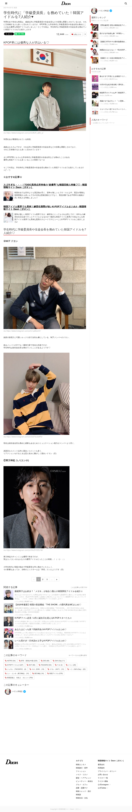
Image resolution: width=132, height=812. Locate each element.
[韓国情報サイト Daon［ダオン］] (66, 3)
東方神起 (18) (39, 673)
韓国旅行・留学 (82, 768)
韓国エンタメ (81, 764)
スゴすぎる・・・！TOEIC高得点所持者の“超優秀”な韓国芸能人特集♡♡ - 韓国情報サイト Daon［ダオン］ (45, 186)
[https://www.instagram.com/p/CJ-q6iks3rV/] (45, 288)
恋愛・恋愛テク (82, 788)
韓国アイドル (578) (56, 673)
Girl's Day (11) (60, 660)
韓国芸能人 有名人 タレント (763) (20, 677)
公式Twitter (102, 788)
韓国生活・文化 (82, 798)
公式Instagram (103, 784)
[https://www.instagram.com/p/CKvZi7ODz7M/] (45, 507)
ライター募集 (103, 781)
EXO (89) (46, 660)
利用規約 (101, 768)
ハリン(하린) (19, 601)
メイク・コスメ (82, 774)
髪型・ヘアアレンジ (83, 778)
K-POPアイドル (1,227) (15, 665)
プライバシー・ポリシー (107, 771)
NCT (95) (31, 665)
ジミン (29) (72, 665)
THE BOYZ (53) (46, 665)
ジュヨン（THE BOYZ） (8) (16, 669)
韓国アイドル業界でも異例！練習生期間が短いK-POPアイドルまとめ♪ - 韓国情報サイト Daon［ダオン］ (44, 208)
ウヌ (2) (60, 665)
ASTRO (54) (11, 660)
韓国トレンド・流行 (83, 791)
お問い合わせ (103, 774)
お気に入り (77, 34)
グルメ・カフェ (82, 784)
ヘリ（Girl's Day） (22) (77, 669)
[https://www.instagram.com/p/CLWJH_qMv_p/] (45, 90)
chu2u (102, 95)
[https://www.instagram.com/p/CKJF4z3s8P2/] (45, 394)
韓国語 (78, 794)
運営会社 (101, 764)
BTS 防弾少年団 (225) (29, 660)
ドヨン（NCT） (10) (56, 669)
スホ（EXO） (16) (37, 669)
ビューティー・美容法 (84, 781)
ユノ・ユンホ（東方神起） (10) (18, 673)
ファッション (81, 771)
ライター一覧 (103, 778)
